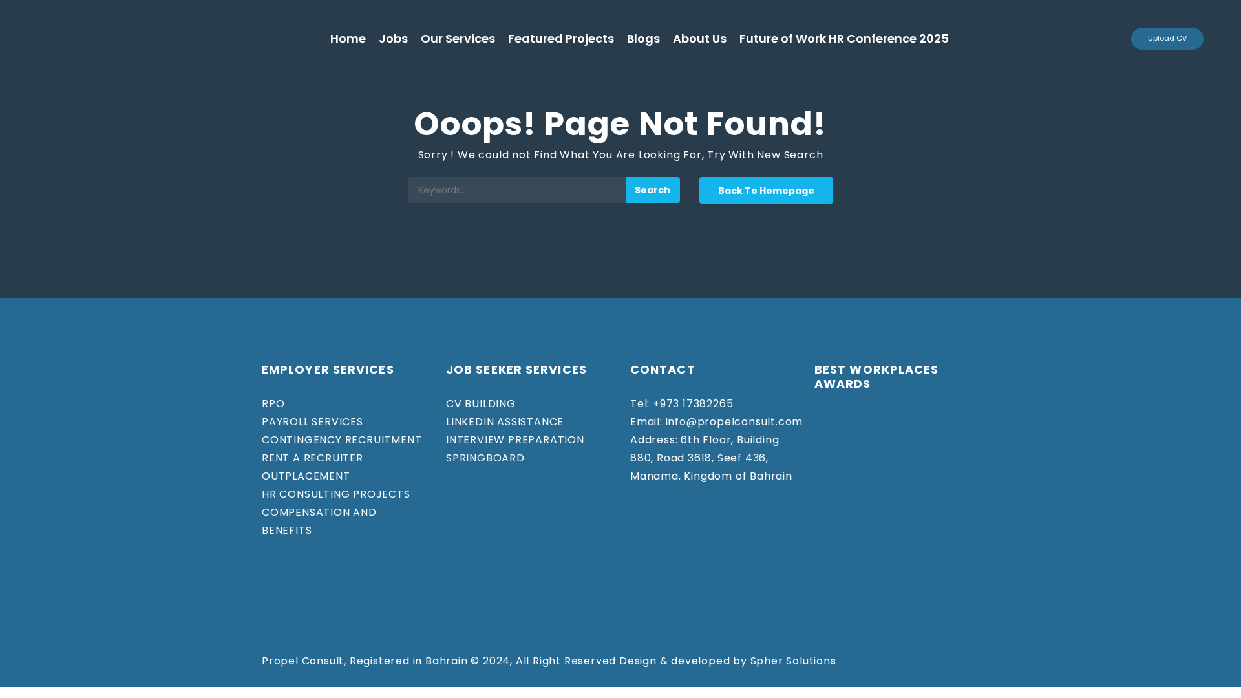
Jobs (393, 38)
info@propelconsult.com (733, 421)
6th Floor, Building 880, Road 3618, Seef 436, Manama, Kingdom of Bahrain (711, 457)
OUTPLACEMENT (306, 476)
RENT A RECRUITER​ (312, 457)
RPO (273, 403)
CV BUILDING (481, 403)
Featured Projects (561, 38)
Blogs (643, 38)
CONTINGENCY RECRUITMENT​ (341, 439)
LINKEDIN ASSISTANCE (505, 421)
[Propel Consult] (179, 39)
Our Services (458, 38)
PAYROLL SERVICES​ (312, 421)
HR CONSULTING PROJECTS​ (336, 494)
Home (348, 38)
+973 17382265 (691, 403)
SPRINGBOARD (485, 457)
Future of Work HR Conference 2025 (844, 38)
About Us (700, 38)
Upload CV (1167, 38)
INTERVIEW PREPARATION (515, 439)
